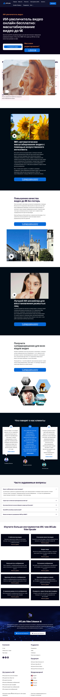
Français (35, 682)
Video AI (20, 1)
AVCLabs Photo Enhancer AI (37, 668)
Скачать (43, 1)
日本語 (34, 678)
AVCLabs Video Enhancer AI (37, 662)
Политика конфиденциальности (38, 693)
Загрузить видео (13, 46)
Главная (15, 1)
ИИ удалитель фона (7, 680)
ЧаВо (32, 650)
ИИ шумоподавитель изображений (10, 686)
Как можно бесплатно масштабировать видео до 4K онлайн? (18, 505)
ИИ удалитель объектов (8, 677)
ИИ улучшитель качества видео (10, 675)
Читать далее (15, 544)
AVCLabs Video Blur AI (36, 664)
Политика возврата (35, 655)
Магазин (53, 3)
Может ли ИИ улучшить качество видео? (13, 489)
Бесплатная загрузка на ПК (32, 50)
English (35, 675)
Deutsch (35, 680)
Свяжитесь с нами (6, 650)
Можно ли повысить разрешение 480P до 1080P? (15, 514)
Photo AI (26, 1)
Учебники (33, 652)
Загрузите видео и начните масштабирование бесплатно (30, 179)
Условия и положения (36, 695)
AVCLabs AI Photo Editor (36, 666)
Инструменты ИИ (34, 1)
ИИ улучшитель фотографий (9, 684)
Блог (31, 5)
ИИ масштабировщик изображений (10, 682)
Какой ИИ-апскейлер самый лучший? (12, 509)
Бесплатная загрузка (23, 633)
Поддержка (26, 5)
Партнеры (4, 652)
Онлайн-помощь (17, 5)
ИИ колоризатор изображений (9, 689)
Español (35, 685)
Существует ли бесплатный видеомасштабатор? (15, 500)
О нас (3, 648)
